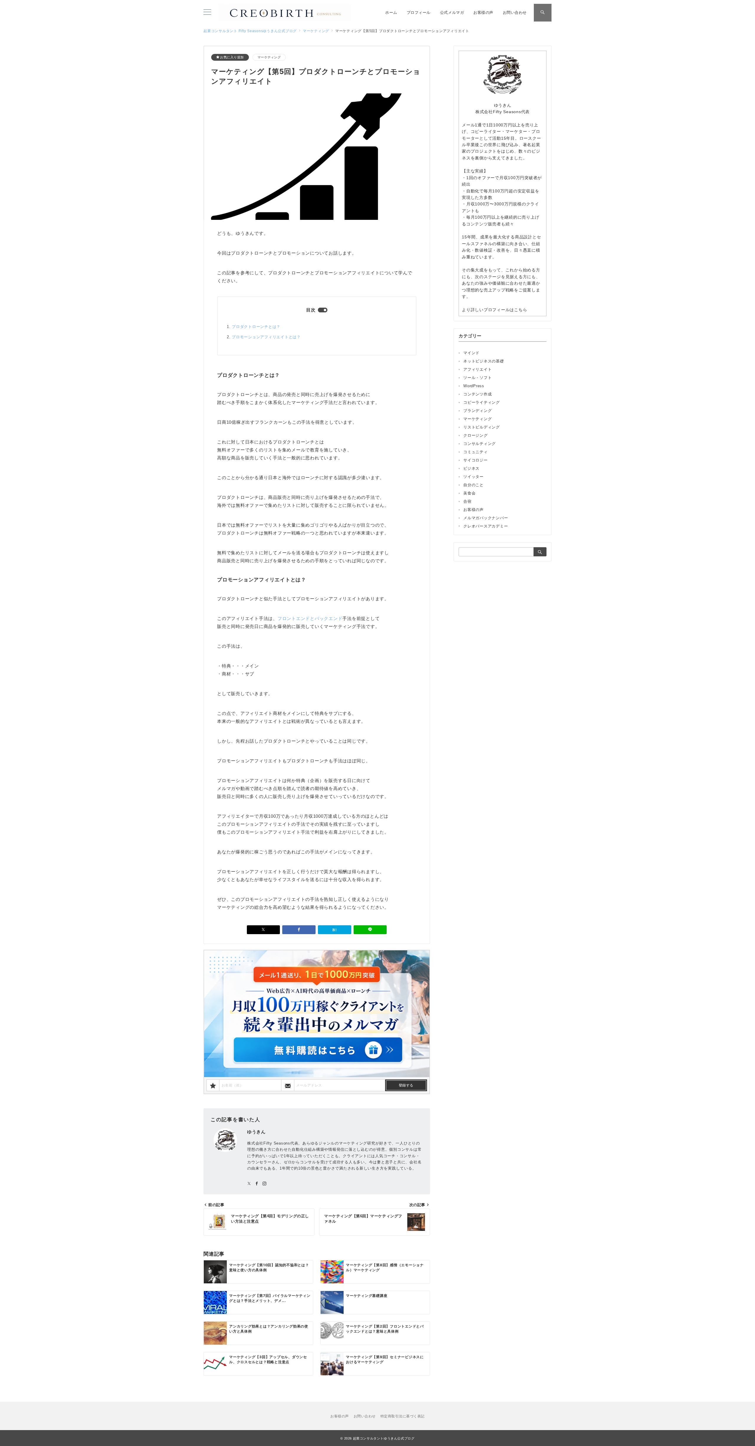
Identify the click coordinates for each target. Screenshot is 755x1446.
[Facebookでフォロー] (257, 1184)
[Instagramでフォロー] (264, 1184)
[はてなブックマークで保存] (334, 929)
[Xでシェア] (263, 929)
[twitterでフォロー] (249, 1184)
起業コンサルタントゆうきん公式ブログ (384, 1438)
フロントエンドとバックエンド (310, 618)
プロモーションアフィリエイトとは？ (266, 337)
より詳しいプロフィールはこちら (494, 309)
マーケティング (269, 57)
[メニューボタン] (207, 12)
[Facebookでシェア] (299, 929)
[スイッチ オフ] (542, 12)
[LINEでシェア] (370, 929)
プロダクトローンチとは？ (256, 326)
